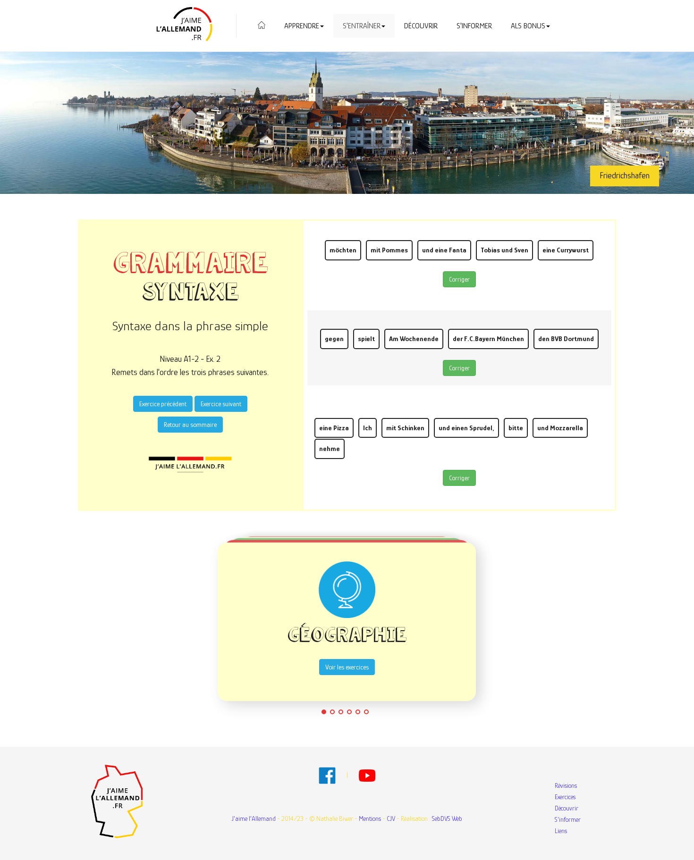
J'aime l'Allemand (254, 818)
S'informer (474, 26)
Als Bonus (528, 26)
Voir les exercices (347, 667)
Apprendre (301, 26)
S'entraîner (362, 26)
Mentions (370, 818)
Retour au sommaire (190, 424)
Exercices (565, 797)
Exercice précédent (162, 404)
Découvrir (421, 26)
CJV (391, 818)
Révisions (566, 785)
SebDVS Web (447, 818)
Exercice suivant (221, 404)
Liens (561, 831)
